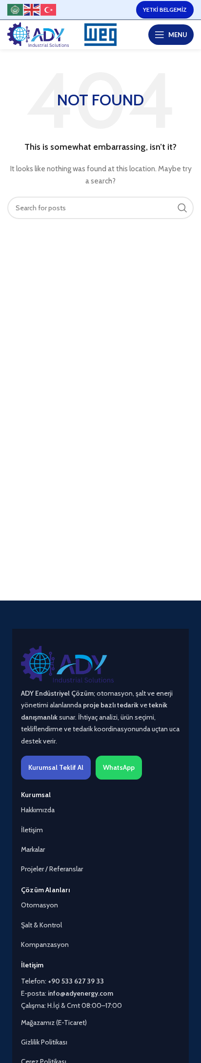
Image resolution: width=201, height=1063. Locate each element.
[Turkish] (48, 9)
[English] (32, 9)
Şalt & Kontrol (41, 925)
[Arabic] (15, 9)
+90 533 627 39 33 (76, 981)
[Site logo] (38, 33)
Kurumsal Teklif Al (55, 767)
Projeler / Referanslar (52, 868)
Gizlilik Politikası (44, 1042)
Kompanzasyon (45, 944)
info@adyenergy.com (80, 993)
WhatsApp (119, 767)
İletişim (32, 829)
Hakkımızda (38, 809)
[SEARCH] (182, 208)
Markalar (33, 849)
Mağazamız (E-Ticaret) (54, 1022)
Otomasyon (39, 905)
